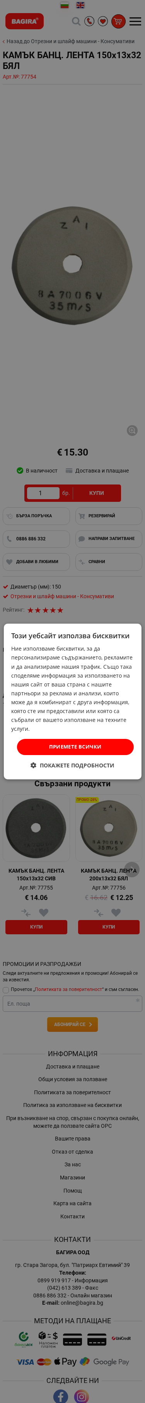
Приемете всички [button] (75, 746)
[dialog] (72, 701)
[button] (72, 765)
